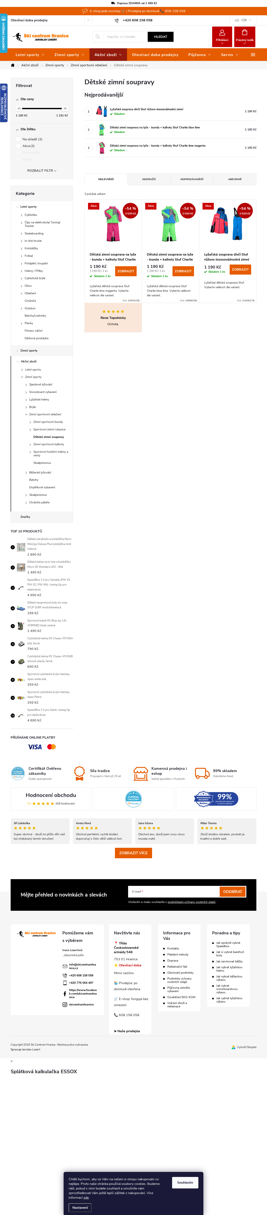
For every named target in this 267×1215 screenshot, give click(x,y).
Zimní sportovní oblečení (45, 414)
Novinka (30, 152)
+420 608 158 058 (81, 975)
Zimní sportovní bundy (48, 422)
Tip (27, 159)
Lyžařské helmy (39, 400)
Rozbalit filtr (40, 170)
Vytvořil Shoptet (246, 1047)
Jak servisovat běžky (229, 961)
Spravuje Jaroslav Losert (25, 1049)
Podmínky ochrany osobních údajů (179, 980)
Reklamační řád (177, 966)
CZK (244, 20)
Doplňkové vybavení (42, 487)
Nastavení (80, 1207)
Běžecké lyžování (40, 472)
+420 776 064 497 (81, 983)
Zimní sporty (28, 351)
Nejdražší (149, 179)
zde (86, 1197)
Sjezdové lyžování (40, 384)
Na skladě (32, 139)
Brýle (32, 407)
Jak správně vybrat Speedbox (228, 944)
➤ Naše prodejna (127, 1031)
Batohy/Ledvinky (35, 316)
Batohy (33, 480)
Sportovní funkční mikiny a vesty (50, 453)
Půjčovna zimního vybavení (178, 989)
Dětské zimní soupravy (48, 437)
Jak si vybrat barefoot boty (230, 953)
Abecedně (235, 179)
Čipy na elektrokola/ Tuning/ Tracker (42, 224)
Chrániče (30, 301)
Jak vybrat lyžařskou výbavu (229, 1000)
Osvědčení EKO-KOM (181, 997)
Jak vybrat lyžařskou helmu (229, 969)
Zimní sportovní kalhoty (48, 444)
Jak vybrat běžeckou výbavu (229, 978)
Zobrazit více (133, 853)
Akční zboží (29, 361)
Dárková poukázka (36, 338)
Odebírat (232, 891)
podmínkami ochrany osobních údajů (191, 902)
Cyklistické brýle (35, 278)
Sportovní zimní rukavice (49, 429)
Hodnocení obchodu (51, 795)
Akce (28, 146)
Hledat (160, 37)
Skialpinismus (42, 463)
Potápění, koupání (36, 263)
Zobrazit (125, 271)
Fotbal (29, 256)
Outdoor (30, 308)
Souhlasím (185, 1182)
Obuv (28, 286)
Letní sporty (28, 207)
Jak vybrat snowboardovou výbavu (227, 989)
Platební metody (177, 954)
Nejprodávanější (191, 179)
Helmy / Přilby (34, 271)
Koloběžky (31, 248)
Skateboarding (34, 233)
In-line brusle (33, 241)
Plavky (29, 323)
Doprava (172, 960)
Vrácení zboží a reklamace (177, 1004)
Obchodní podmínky (180, 973)
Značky (25, 517)
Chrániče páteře (39, 502)
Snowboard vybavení (43, 392)
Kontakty (173, 948)
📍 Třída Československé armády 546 (126, 947)
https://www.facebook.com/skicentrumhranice (83, 993)
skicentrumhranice (81, 1005)
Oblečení (30, 293)
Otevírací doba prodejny (29, 20)
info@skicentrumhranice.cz (82, 966)
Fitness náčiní (33, 331)
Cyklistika (31, 215)
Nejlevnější (106, 179)
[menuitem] (30, 54)
